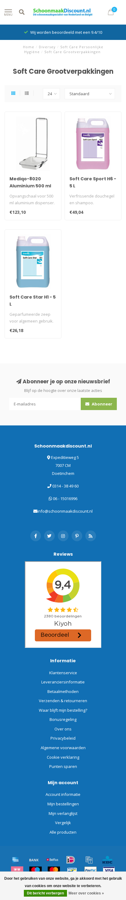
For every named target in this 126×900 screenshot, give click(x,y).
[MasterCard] (53, 870)
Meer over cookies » (86, 893)
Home (28, 47)
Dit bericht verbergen (45, 893)
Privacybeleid (63, 738)
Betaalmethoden (63, 691)
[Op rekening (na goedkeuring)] (89, 859)
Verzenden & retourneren (63, 700)
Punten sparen (63, 766)
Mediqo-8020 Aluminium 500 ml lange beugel (30, 186)
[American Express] (15, 859)
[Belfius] (52, 859)
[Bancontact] (72, 870)
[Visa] (109, 870)
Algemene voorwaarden (63, 747)
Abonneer (101, 404)
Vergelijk (63, 822)
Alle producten (63, 832)
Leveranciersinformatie (63, 682)
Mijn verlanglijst (63, 813)
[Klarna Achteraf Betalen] (17, 870)
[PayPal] (90, 870)
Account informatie (63, 794)
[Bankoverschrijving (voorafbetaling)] (34, 859)
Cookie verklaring (63, 757)
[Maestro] (35, 870)
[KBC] (107, 859)
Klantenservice (63, 672)
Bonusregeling (63, 719)
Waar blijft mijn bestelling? (63, 710)
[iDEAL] (70, 859)
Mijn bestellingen (63, 804)
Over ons (63, 729)
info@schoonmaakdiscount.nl (65, 511)
